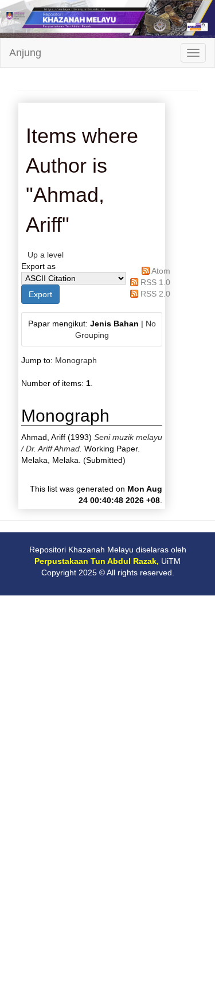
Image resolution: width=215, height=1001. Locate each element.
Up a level (46, 254)
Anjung (25, 53)
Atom (160, 270)
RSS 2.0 (155, 293)
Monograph (76, 360)
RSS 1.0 (155, 282)
